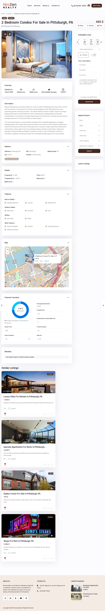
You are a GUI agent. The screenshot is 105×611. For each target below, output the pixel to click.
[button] (5, 54)
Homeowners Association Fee (46, 318)
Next (100, 42)
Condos (9, 13)
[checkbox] (79, 97)
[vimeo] (26, 598)
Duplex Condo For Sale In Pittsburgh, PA (22, 493)
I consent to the (88, 97)
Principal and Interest (43, 303)
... (4, 405)
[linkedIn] (10, 598)
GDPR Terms (93, 97)
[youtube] (21, 598)
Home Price (8, 327)
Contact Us (55, 6)
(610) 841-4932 (80, 6)
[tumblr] (16, 598)
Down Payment (9, 335)
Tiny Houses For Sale (90, 594)
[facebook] (5, 598)
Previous (77, 42)
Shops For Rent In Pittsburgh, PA (19, 541)
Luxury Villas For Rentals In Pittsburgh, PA (23, 396)
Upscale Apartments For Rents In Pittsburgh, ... (25, 447)
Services (37, 6)
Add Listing (96, 5)
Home (29, 6)
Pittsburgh (16, 26)
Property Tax (41, 310)
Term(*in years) (41, 327)
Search (89, 151)
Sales (4, 18)
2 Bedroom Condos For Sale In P (46, 256)
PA (58, 151)
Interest (39, 335)
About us (46, 6)
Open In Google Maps (11, 159)
